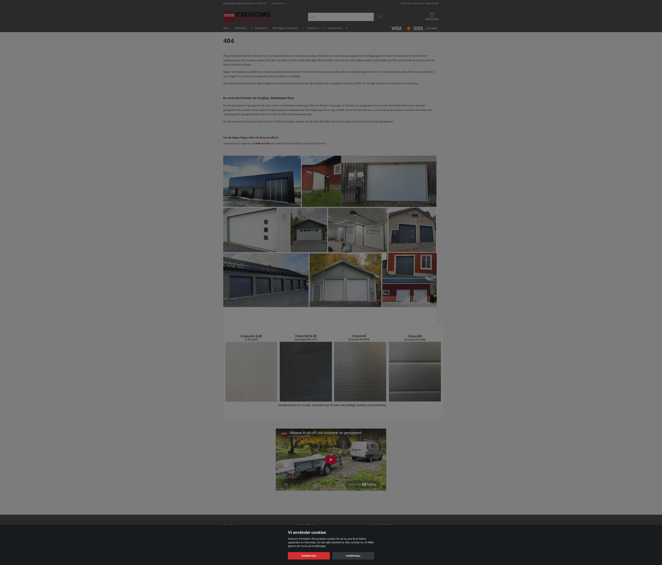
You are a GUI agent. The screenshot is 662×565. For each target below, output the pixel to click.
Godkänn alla (308, 555)
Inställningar (353, 555)
